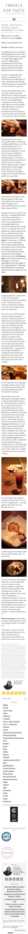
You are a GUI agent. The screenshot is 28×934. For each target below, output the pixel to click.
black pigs (18, 647)
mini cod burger (22, 659)
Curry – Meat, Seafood (11, 721)
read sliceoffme (7, 668)
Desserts (6, 727)
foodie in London (15, 652)
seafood (6, 785)
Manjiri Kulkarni (15, 659)
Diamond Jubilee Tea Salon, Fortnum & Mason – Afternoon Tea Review (15, 889)
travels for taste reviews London (13, 676)
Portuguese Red (9, 665)
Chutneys (6, 716)
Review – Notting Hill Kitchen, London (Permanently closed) (12, 28)
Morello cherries (10, 661)
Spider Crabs (8, 672)
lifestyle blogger (11, 658)
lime (15, 658)
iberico (15, 655)
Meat (5, 763)
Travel (5, 796)
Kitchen (6, 755)
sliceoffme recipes (10, 670)
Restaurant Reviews (14, 644)
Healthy (6, 743)
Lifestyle (8, 644)
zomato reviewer (10, 677)
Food (5, 741)
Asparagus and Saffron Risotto (17, 645)
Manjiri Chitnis (9, 659)
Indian (5, 752)
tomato (10, 675)
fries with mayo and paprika (8, 654)
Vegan (5, 799)
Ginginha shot (20, 654)
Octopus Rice (7, 662)
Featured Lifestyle (9, 735)
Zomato (19, 38)
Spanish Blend (16, 670)
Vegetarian (7, 801)
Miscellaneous (8, 766)
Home (5, 746)
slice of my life (18, 669)
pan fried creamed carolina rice (16, 662)
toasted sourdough (5, 675)
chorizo (18, 650)
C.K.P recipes (8, 710)
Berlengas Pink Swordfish (10, 647)
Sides (5, 788)
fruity (16, 654)
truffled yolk (3, 677)
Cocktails (6, 719)
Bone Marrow (22, 647)
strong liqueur (17, 672)
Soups (5, 793)
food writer (9, 652)
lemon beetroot (17, 656)
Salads (5, 782)
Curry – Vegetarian (10, 724)
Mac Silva (18, 658)
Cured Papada (14, 651)
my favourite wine (17, 661)
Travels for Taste (14, 8)
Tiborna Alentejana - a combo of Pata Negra (15, 673)
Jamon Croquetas (21, 655)
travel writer (3, 676)
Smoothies (7, 790)
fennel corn (20, 651)
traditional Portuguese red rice (18, 675)
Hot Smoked (6, 655)
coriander (3, 651)
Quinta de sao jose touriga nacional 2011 (12, 666)
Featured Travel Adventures (13, 738)
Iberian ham (11, 655)
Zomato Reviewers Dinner (19, 677)
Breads (5, 708)
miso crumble (4, 661)
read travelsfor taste (14, 668)
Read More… (16, 874)
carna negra (11, 648)
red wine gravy (21, 668)
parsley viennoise (7, 664)
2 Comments (17, 32)
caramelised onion (4, 648)
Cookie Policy (14, 927)
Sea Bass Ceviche (12, 669)
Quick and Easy (8, 771)
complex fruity (23, 650)
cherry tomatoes (13, 650)
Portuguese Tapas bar (16, 665)
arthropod (9, 645)
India (5, 749)
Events (5, 730)
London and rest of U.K (11, 760)
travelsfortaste (23, 676)
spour (13, 672)
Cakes (5, 713)
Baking (5, 705)
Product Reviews (9, 768)
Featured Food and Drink (12, 732)
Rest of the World (9, 777)
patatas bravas (14, 664)
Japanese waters (10, 656)
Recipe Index (8, 774)
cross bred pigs (8, 651)
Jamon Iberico (4, 656)
